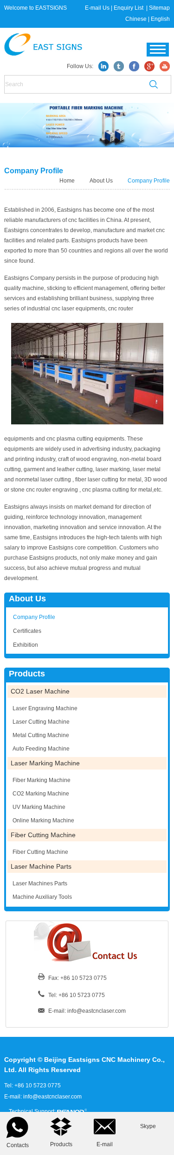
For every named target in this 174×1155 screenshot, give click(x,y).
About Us (101, 180)
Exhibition (25, 645)
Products (27, 673)
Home (67, 180)
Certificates (27, 631)
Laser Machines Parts (40, 883)
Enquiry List (129, 8)
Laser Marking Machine (45, 763)
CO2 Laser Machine (40, 691)
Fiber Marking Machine (42, 780)
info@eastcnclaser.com (96, 1011)
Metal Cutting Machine (41, 735)
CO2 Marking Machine (41, 793)
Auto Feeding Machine (41, 748)
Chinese (136, 19)
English (160, 19)
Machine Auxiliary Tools (42, 897)
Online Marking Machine (43, 820)
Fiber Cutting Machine (43, 835)
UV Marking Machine (39, 807)
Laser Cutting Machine (41, 722)
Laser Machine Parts (41, 866)
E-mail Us (97, 8)
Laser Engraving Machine (45, 708)
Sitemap (159, 8)
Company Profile (149, 180)
